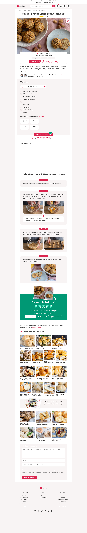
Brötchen (29, 10)
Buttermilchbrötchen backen (24, 394)
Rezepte (20, 10)
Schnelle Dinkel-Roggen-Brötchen (25, 363)
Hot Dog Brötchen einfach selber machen (48, 362)
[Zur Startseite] (21, 6)
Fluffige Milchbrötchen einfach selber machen (42, 379)
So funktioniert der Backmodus (43, 137)
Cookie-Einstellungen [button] (63, 506)
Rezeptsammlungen (24, 497)
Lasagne (24, 501)
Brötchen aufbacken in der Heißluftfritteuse (26, 379)
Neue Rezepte (24, 499)
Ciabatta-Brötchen (49, 395)
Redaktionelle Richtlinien (63, 503)
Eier (24, 102)
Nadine (61, 74)
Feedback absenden (29, 477)
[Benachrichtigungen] (61, 6)
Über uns (63, 497)
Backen (25, 10)
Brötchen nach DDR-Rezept (27, 348)
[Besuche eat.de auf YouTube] (35, 511)
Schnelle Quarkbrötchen (58, 424)
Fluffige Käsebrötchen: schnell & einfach (57, 379)
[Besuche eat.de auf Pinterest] (48, 511)
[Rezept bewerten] (43, 306)
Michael (47, 74)
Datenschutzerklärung (63, 499)
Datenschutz (28, 473)
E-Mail (44, 495)
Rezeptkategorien (24, 495)
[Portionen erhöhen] (44, 86)
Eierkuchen (24, 506)
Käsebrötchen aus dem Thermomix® (60, 363)
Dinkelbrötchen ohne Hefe (43, 424)
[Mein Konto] (64, 6)
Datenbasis (41, 116)
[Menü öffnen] (68, 6)
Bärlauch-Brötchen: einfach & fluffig (41, 347)
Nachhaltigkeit (63, 501)
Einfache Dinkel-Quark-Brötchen (36, 363)
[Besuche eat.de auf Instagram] (39, 511)
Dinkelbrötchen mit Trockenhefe (36, 394)
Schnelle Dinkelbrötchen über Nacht (26, 439)
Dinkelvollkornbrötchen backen (24, 424)
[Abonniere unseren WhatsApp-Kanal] (42, 511)
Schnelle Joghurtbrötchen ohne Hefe (57, 347)
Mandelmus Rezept (37, 327)
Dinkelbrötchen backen (60, 394)
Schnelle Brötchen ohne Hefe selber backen (42, 439)
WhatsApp (44, 497)
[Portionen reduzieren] (21, 86)
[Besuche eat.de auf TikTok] (45, 511)
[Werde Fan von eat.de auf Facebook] (52, 511)
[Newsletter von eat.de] (43, 404)
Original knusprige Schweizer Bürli (56, 439)
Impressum (63, 495)
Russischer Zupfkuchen (24, 503)
